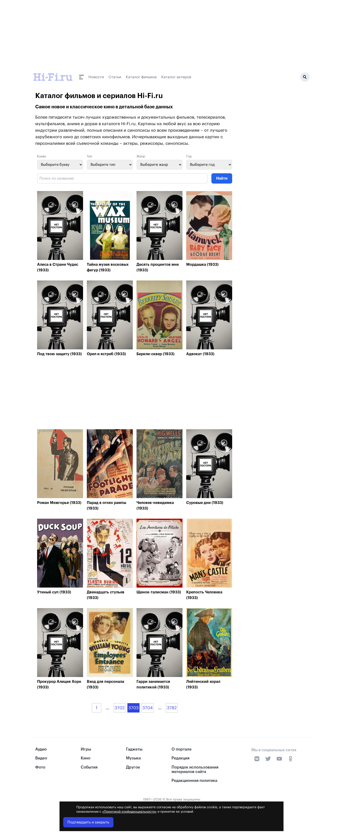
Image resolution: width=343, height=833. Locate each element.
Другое (133, 767)
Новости (96, 77)
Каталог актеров (176, 77)
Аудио (41, 749)
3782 (172, 708)
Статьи (114, 77)
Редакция (180, 758)
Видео (41, 758)
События (89, 767)
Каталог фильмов (141, 77)
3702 (120, 708)
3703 (133, 708)
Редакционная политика (194, 781)
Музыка (133, 758)
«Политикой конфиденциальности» (129, 811)
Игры (86, 749)
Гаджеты (134, 749)
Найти (222, 178)
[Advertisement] (134, 394)
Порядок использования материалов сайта (195, 769)
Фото (40, 767)
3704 (147, 708)
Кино (85, 758)
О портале (182, 749)
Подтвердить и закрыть (88, 822)
